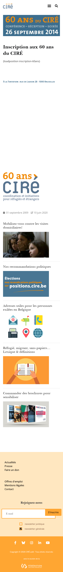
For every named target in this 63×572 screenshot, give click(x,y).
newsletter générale (34, 529)
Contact (9, 489)
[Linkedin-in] (39, 542)
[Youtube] (47, 542)
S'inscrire (53, 512)
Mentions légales (14, 485)
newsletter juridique (34, 524)
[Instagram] (31, 542)
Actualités (10, 462)
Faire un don (12, 470)
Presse (8, 466)
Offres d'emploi (14, 481)
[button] (49, 6)
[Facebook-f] (15, 542)
